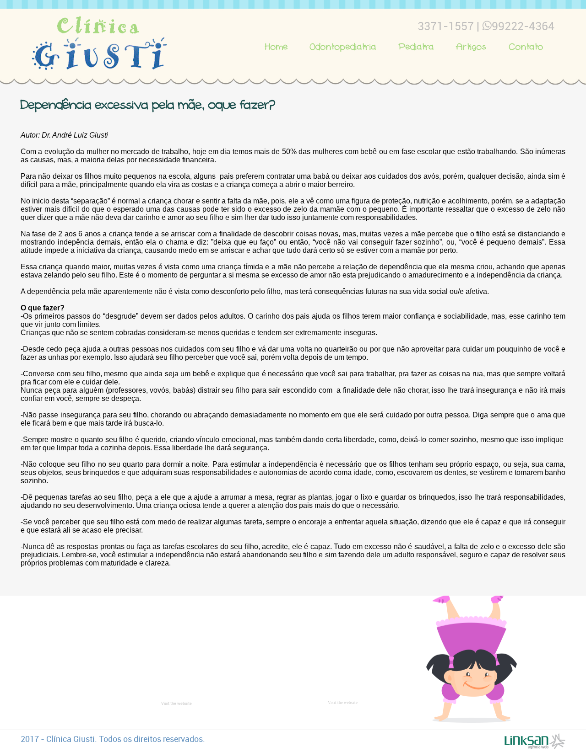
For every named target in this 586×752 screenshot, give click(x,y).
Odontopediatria (343, 46)
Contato (526, 46)
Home (276, 46)
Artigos (471, 46)
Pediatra (416, 46)
